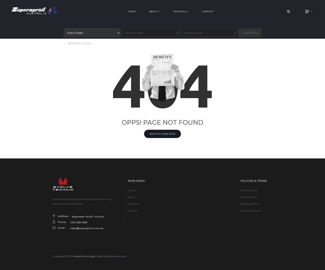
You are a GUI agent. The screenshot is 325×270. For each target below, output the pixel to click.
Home (57, 43)
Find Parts (250, 32)
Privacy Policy (249, 190)
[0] (307, 11)
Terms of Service (251, 210)
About (131, 197)
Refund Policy (249, 197)
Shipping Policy (250, 203)
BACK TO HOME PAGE (162, 133)
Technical (133, 203)
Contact (133, 210)
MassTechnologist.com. (88, 256)
